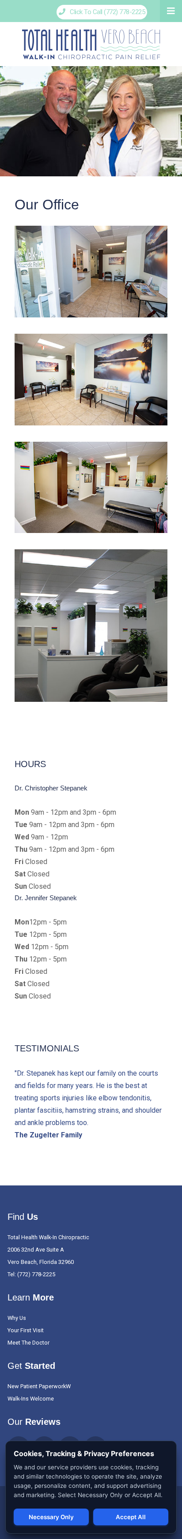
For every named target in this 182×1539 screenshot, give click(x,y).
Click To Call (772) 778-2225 (105, 12)
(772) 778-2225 (36, 1274)
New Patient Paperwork (37, 1386)
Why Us (17, 1318)
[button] (171, 11)
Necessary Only (51, 1516)
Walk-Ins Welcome (31, 1398)
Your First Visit (26, 1330)
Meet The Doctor (28, 1342)
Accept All (131, 1516)
